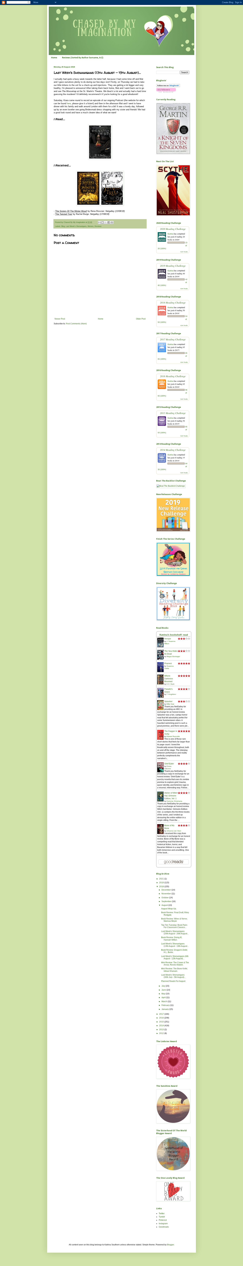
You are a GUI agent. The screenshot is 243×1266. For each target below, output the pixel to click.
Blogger (170, 1245)
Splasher (168, 701)
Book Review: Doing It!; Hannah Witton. (171, 938)
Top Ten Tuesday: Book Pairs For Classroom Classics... (174, 926)
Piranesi (168, 663)
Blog (63, 226)
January (165, 1009)
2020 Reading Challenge (173, 229)
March (165, 1001)
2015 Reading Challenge (173, 413)
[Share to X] (105, 222)
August (165, 905)
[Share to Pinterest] (112, 222)
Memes (91, 226)
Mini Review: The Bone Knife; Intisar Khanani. (174, 969)
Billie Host (170, 704)
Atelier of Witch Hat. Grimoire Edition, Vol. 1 (171, 796)
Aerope (167, 639)
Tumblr (162, 1217)
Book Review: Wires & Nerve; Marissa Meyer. (174, 920)
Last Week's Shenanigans (76, 226)
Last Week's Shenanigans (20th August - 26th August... (175, 932)
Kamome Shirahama (174, 801)
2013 (161, 1029)
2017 (161, 1014)
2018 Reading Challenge (173, 302)
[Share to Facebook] (108, 222)
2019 (161, 882)
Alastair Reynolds (173, 736)
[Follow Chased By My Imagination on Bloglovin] (168, 86)
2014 (161, 1025)
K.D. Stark (170, 684)
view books (184, 251)
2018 (161, 886)
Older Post (140, 319)
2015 (161, 1022)
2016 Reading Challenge (173, 376)
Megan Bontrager (173, 656)
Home (54, 57)
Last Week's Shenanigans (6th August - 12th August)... (174, 957)
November (166, 893)
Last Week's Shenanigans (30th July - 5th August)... (173, 976)
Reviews (98, 226)
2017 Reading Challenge (173, 339)
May (164, 994)
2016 (161, 1018)
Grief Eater (169, 764)
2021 (161, 879)
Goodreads (164, 1227)
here (69, 103)
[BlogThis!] (102, 222)
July (164, 986)
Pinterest (163, 1220)
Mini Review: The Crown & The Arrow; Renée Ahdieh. (175, 963)
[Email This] (99, 222)
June (164, 990)
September (167, 901)
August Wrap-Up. (169, 909)
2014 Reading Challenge (173, 449)
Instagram (163, 1223)
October (165, 897)
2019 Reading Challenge (173, 265)
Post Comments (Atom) (76, 323)
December (166, 890)
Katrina (170, 233)
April (164, 997)
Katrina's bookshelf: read (174, 634)
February (166, 1005)
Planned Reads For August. (173, 981)
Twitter (161, 1213)
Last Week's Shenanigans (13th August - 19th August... (175, 945)
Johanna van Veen (174, 831)
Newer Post (60, 319)
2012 (161, 1033)
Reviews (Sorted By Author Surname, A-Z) (82, 57)
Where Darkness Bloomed (168, 679)
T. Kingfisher (171, 694)
